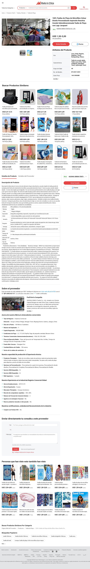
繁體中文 (26, 554)
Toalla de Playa (32, 13)
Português (57, 554)
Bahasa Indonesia (61, 556)
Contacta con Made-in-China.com (51, 550)
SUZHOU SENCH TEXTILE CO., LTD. (66, 28)
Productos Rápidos (66, 550)
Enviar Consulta (61, 44)
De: (10, 425)
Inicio (3, 13)
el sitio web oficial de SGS (48, 291)
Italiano (64, 554)
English (13, 554)
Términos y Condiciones (62, 563)
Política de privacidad (36, 550)
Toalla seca (72, 536)
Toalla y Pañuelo (21, 13)
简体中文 (20, 554)
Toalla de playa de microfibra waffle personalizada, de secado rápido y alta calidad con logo (10, 163)
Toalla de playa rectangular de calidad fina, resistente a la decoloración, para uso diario (44, 163)
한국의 (79, 554)
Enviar (16, 449)
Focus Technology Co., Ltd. (41, 559)
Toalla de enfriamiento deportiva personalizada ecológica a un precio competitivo (61, 163)
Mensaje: (9, 434)
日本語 (32, 554)
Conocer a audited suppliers (79, 550)
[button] (3, 3)
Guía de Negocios (45, 551)
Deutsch (51, 554)
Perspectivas (36, 551)
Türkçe (45, 556)
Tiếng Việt (51, 556)
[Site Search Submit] (74, 8)
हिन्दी (34, 556)
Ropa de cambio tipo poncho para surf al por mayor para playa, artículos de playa (80, 108)
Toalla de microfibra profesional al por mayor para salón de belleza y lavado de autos (26, 163)
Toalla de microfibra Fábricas (39, 536)
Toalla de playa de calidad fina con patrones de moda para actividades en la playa (62, 108)
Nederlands (27, 556)
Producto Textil (11, 13)
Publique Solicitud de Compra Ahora (23, 452)
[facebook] (52, 551)
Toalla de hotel (7, 540)
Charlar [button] (81, 44)
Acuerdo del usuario (23, 550)
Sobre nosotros (5, 550)
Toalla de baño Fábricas (21, 536)
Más (3, 544)
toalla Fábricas (7, 536)
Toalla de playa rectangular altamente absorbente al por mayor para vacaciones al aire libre (27, 135)
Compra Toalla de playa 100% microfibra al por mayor (29, 540)
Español (45, 554)
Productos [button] (22, 8)
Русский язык (72, 554)
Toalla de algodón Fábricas (58, 536)
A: (10, 430)
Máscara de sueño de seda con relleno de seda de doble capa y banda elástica (27, 511)
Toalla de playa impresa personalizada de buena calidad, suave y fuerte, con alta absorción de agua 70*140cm (44, 135)
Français (38, 554)
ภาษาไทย (39, 556)
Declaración (14, 550)
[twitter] (56, 551)
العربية (84, 554)
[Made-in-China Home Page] (45, 3)
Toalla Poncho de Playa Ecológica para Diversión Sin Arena (44, 108)
